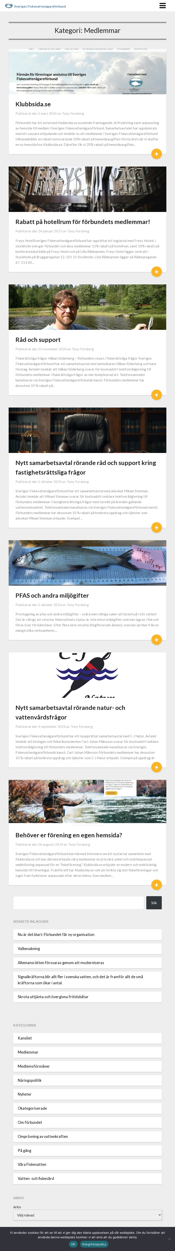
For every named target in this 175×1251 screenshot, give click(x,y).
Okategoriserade (32, 1108)
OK (73, 1244)
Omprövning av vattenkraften (43, 1136)
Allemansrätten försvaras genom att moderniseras (61, 962)
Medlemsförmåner (34, 1066)
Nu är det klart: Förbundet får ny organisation (56, 934)
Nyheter (25, 1094)
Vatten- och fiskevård (36, 1178)
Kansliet (25, 1038)
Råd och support (38, 339)
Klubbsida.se (33, 104)
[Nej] (169, 1239)
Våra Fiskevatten (32, 1164)
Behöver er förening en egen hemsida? (68, 835)
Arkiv (17, 1207)
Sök (154, 903)
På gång (24, 1150)
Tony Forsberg (73, 113)
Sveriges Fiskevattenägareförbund (40, 6)
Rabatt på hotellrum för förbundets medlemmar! (82, 221)
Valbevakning (29, 948)
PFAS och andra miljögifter (52, 595)
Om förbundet (30, 1122)
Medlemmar (28, 1052)
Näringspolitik (29, 1080)
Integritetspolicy (94, 1244)
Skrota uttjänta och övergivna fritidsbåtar (53, 997)
